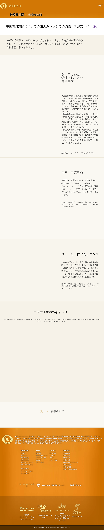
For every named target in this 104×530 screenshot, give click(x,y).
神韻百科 (66, 451)
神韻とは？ (24, 455)
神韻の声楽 (66, 458)
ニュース (53, 451)
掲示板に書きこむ (76, 485)
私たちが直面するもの (27, 465)
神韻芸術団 (17, 15)
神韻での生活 (25, 460)
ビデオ (38, 451)
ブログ (52, 458)
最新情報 (38, 453)
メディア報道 (40, 462)
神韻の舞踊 (66, 453)
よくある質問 (25, 473)
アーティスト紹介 (41, 458)
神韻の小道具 (67, 464)
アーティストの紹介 (27, 471)
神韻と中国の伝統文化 (70, 469)
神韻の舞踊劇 (67, 467)
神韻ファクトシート (27, 462)
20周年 (23, 453)
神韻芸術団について (42, 455)
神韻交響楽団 (25, 458)
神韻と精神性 (25, 469)
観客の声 (38, 460)
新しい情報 (53, 453)
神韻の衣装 (66, 460)
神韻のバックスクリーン (70, 462)
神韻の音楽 (66, 455)
